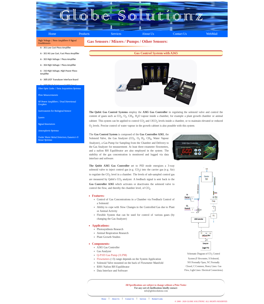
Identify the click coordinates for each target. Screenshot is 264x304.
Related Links (157, 299)
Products (84, 33)
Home (52, 33)
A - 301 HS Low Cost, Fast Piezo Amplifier (59, 53)
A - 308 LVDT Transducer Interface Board (59, 80)
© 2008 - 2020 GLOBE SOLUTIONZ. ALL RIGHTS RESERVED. (201, 301)
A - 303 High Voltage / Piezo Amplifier (58, 59)
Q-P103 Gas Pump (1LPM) (112, 255)
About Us (148, 33)
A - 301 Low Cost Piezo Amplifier (55, 48)
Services (116, 33)
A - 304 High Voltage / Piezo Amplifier (58, 65)
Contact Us (180, 33)
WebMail (211, 33)
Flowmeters (103, 259)
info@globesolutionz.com (156, 290)
